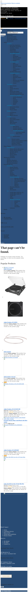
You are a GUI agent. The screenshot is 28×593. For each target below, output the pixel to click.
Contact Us (7, 544)
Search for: (4, 32)
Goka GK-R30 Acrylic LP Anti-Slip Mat (14, 483)
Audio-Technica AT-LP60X (10, 322)
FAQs (5, 530)
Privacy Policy (8, 535)
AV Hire (6, 542)
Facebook (6, 234)
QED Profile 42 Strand (9, 376)
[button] (3, 36)
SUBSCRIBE (6, 576)
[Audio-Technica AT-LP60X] (15, 297)
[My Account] (1, 29)
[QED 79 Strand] (15, 267)
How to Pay (7, 532)
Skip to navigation (6, 3)
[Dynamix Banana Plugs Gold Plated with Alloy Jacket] (15, 418)
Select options (11, 270)
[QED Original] (15, 339)
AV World (6, 541)
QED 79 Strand (8, 269)
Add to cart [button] (11, 423)
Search (3, 34)
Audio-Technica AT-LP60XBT (11, 450)
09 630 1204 (10, 15)
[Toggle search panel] (1, 31)
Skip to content (15, 3)
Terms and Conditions (10, 534)
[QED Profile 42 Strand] (15, 366)
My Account (7, 217)
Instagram (6, 237)
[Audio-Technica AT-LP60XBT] (15, 436)
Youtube (6, 236)
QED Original (7, 351)
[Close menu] (1, 1)
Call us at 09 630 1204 (7, 226)
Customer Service (9, 531)
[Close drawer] (1, 6)
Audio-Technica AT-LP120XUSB (12, 409)
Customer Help (8, 218)
